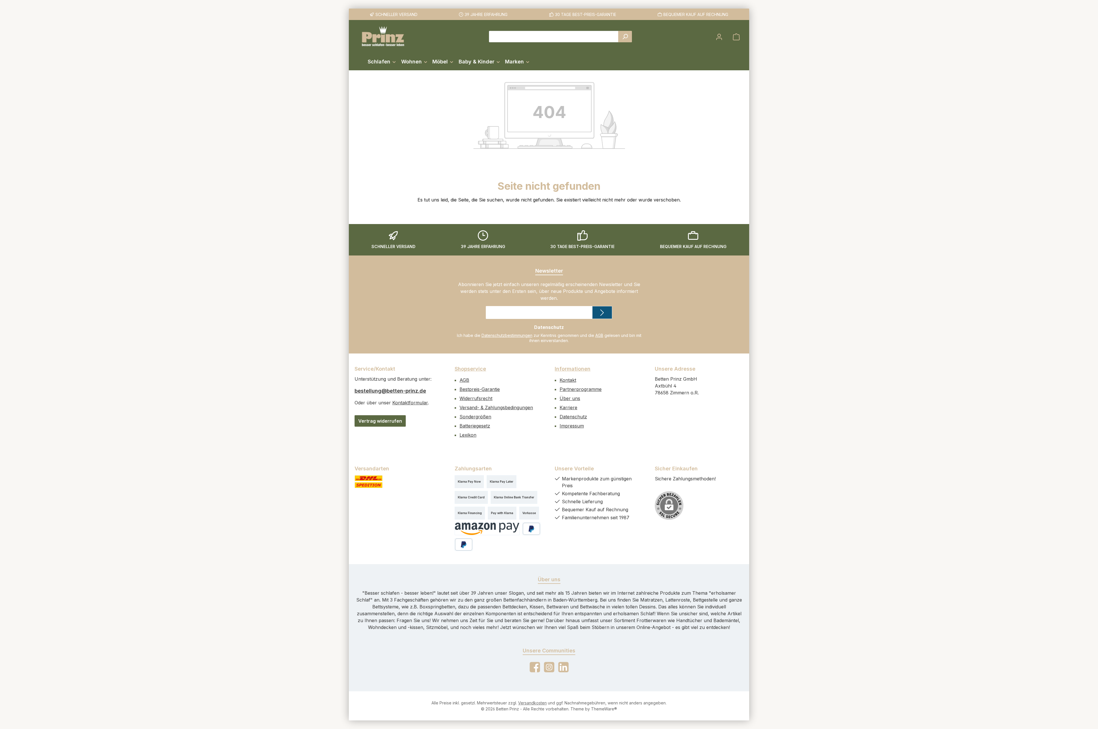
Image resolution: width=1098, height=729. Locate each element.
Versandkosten (532, 702)
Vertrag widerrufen (380, 421)
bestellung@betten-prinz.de (390, 391)
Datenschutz (573, 417)
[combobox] (553, 36)
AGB (599, 335)
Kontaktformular (410, 403)
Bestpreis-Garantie (480, 389)
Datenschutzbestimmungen (507, 335)
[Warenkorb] (736, 37)
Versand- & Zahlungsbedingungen (496, 407)
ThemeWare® (604, 708)
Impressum (572, 426)
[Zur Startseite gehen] (383, 36)
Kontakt (568, 380)
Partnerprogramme (581, 389)
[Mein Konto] (719, 37)
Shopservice (470, 369)
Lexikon (468, 435)
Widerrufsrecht (476, 398)
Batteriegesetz (475, 426)
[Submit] (602, 312)
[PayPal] (531, 528)
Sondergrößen (475, 417)
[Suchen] (625, 36)
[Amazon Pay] (487, 528)
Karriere (568, 407)
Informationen (572, 369)
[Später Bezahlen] (464, 544)
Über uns (570, 398)
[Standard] (369, 481)
